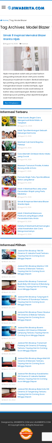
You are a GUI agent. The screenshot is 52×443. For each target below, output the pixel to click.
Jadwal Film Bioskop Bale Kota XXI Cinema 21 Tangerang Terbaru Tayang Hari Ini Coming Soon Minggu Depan (33, 393)
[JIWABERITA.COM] (26, 8)
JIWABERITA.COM (21, 422)
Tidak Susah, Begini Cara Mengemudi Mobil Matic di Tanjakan (30, 120)
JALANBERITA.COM (42, 422)
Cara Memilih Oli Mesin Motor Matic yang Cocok (34, 155)
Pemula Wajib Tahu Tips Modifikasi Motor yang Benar (34, 178)
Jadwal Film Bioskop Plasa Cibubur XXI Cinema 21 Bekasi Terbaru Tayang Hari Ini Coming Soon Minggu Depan (34, 316)
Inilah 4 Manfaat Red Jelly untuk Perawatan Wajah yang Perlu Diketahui (32, 191)
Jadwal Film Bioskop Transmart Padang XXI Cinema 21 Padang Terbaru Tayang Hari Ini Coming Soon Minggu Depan (32, 347)
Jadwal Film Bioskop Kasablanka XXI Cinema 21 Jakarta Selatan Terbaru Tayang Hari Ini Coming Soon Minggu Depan (33, 377)
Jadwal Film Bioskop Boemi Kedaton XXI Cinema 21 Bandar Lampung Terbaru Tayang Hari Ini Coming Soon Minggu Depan (33, 331)
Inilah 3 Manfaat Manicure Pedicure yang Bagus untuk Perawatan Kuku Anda (30, 216)
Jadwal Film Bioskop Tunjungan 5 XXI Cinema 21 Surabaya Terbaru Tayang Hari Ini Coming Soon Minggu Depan (33, 300)
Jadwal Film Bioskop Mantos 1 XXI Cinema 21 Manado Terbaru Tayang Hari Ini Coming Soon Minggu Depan (33, 270)
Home (5, 20)
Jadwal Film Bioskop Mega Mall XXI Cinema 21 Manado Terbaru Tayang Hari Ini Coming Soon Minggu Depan (34, 362)
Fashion (25, 44)
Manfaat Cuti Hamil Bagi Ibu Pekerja (30, 143)
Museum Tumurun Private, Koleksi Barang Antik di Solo (33, 166)
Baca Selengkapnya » (12, 103)
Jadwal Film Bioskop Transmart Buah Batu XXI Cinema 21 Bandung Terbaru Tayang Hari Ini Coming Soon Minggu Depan (33, 285)
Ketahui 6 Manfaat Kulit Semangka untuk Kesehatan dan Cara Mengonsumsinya (34, 228)
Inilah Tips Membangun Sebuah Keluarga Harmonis (32, 131)
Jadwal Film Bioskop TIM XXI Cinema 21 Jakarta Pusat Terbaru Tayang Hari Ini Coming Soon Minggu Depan (33, 254)
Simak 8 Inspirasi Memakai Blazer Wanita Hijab (33, 202)
